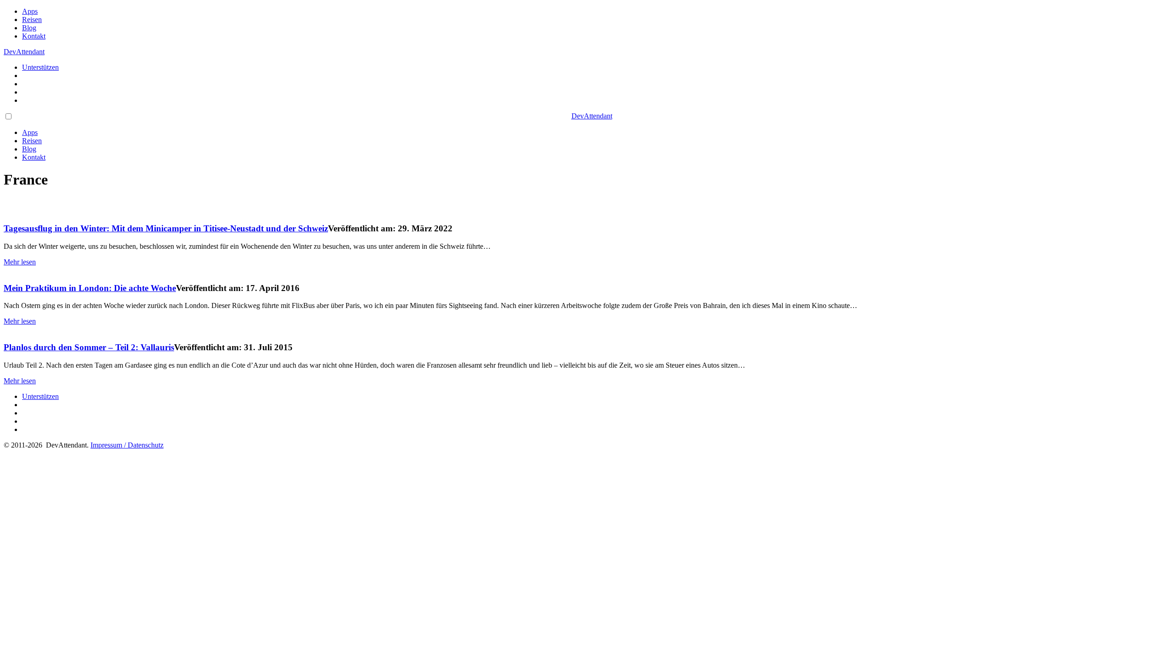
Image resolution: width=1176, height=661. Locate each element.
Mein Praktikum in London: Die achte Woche (90, 288)
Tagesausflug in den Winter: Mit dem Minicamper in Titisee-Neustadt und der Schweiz (166, 228)
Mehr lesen (20, 262)
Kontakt (33, 36)
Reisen (32, 19)
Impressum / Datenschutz (127, 445)
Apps (30, 11)
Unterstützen (40, 67)
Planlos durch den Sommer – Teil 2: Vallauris (89, 347)
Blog (29, 28)
